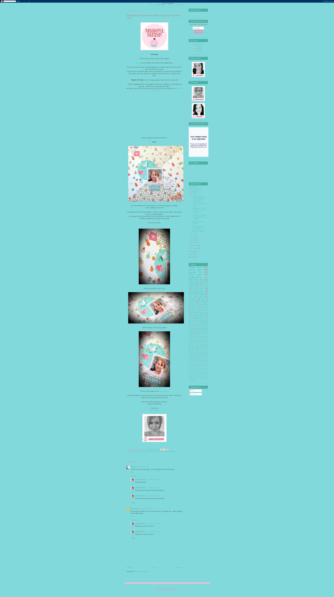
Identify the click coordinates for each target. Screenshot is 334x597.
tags (200, 378)
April (193, 240)
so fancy (204, 374)
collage (191, 300)
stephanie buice (201, 376)
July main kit (199, 353)
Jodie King (205, 338)
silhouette (191, 344)
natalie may (192, 302)
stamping (201, 344)
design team (195, 267)
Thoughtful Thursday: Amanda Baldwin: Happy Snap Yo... (198, 199)
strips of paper (203, 312)
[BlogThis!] (163, 450)
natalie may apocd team (198, 283)
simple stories (204, 359)
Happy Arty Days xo (154, 410)
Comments (194, 394)
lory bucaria (201, 330)
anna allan (201, 292)
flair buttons (193, 282)
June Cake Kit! (163, 391)
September (196, 189)
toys (205, 378)
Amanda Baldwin (140, 480)
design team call (201, 342)
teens (192, 361)
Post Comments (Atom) (142, 572)
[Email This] (161, 450)
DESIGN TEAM (160, 5)
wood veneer (198, 288)
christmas (191, 342)
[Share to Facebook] (166, 450)
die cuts (151, 451)
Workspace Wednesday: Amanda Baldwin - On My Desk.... (199, 217)
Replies (135, 476)
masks (190, 353)
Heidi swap (193, 362)
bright (191, 292)
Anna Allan (134, 509)
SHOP (170, 5)
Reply (132, 472)
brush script (197, 328)
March (194, 243)
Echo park (191, 348)
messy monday (203, 318)
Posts (193, 391)
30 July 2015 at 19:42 (154, 524)
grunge (199, 324)
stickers (194, 306)
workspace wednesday (195, 346)
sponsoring (191, 376)
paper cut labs (198, 368)
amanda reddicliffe (196, 340)
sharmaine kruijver (195, 374)
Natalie (133, 467)
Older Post (179, 568)
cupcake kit (195, 272)
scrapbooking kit (198, 277)
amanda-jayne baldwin (139, 451)
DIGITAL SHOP (179, 5)
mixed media (196, 320)
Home (151, 5)
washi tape (191, 380)
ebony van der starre (196, 294)
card (197, 326)
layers (193, 318)
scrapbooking (199, 372)
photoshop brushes (196, 357)
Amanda (138, 63)
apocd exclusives (196, 290)
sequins (206, 372)
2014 (192, 252)
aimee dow (195, 308)
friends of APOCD (202, 364)
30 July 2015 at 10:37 (142, 467)
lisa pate (204, 286)
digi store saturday (202, 316)
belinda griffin (195, 350)
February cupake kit (202, 348)
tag (196, 378)
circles (190, 316)
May (193, 237)
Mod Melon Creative (171, 590)
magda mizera (200, 366)
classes (194, 364)
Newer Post (130, 568)
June (194, 234)
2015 (192, 187)
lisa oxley (199, 355)
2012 (192, 257)
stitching (197, 338)
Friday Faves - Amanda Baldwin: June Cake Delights (199, 210)
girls (203, 298)
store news (204, 306)
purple (199, 336)
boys (204, 350)
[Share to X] (164, 450)
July (193, 195)
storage (190, 378)
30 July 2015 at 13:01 (154, 480)
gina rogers (191, 366)
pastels (206, 355)
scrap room (197, 370)
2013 (192, 255)
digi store (193, 296)
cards (204, 340)
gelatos (199, 334)
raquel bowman (193, 332)
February (195, 246)
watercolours (204, 302)
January (195, 248)
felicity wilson (196, 310)
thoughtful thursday (167, 451)
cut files (194, 304)
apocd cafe (200, 362)
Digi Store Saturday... (198, 231)
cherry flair (195, 269)
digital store (204, 304)
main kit (157, 451)
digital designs (200, 300)
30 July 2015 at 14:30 (144, 509)
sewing (195, 359)
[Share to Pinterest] (167, 450)
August (194, 192)
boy (194, 355)
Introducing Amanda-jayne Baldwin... (198, 227)
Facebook (206, 360)
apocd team (195, 275)
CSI (205, 346)
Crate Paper (199, 360)
